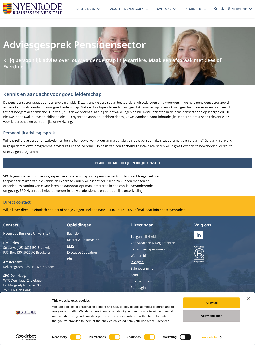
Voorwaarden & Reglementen (153, 243)
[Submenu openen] (99, 9)
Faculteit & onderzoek (126, 9)
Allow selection (212, 315)
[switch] (114, 337)
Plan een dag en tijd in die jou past (125, 163)
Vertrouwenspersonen (148, 249)
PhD (70, 259)
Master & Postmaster (83, 240)
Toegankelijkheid (143, 236)
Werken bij (139, 255)
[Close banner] (248, 298)
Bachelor (73, 233)
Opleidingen (85, 9)
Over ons (164, 9)
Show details (207, 337)
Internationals (141, 281)
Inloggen (137, 262)
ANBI (134, 275)
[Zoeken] (216, 9)
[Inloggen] (222, 9)
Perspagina (139, 287)
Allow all (212, 302)
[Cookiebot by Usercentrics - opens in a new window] (25, 337)
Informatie (193, 9)
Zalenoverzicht (142, 268)
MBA (70, 246)
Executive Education (82, 252)
